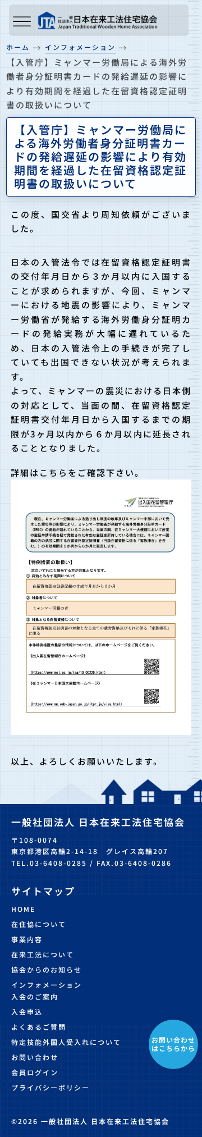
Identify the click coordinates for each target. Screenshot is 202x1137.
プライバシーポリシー (50, 1087)
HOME (23, 909)
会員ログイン (34, 1072)
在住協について (38, 924)
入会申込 (27, 1011)
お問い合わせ (34, 1057)
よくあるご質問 (38, 1026)
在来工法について (42, 954)
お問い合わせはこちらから (173, 1043)
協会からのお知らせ (46, 969)
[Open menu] (22, 22)
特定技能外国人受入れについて (66, 1042)
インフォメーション (46, 984)
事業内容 (27, 939)
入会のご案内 (34, 996)
